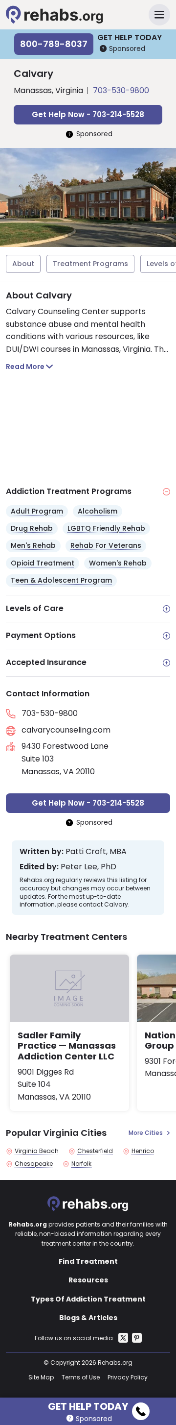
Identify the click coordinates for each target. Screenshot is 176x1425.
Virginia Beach (37, 1151)
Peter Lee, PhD (88, 866)
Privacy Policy (128, 1377)
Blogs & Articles (88, 1318)
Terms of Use (81, 1377)
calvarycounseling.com (66, 730)
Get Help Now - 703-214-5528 (88, 114)
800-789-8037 (54, 44)
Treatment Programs (90, 264)
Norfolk (81, 1164)
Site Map (41, 1377)
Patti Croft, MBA (96, 851)
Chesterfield (95, 1151)
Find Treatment (88, 1261)
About (23, 264)
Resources (88, 1280)
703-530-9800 (121, 90)
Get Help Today (88, 1405)
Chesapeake (34, 1164)
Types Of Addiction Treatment (88, 1299)
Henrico (143, 1151)
